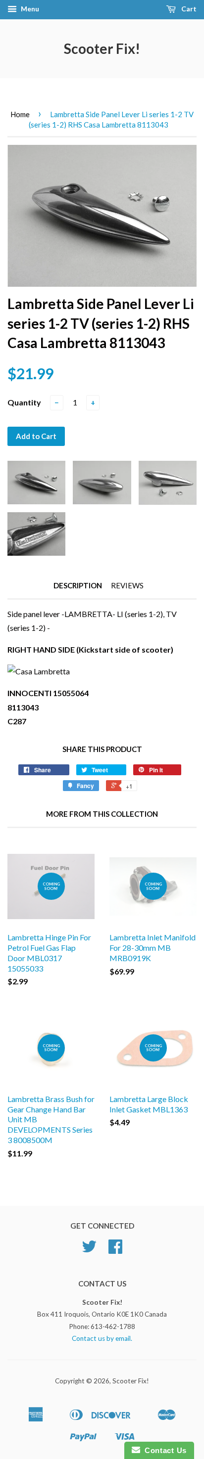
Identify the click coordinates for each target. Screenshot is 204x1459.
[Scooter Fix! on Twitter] (89, 1250)
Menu (29, 8)
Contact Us (163, 1450)
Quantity (24, 402)
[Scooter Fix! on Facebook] (115, 1250)
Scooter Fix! (102, 48)
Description (77, 585)
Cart (188, 8)
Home (20, 114)
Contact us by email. (102, 1338)
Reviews (127, 585)
